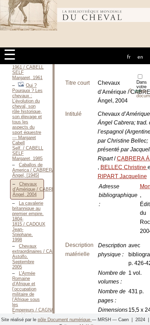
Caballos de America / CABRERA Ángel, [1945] (33, 170)
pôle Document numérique (65, 319)
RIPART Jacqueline (122, 176)
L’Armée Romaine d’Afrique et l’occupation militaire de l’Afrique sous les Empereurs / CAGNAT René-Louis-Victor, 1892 (34, 297)
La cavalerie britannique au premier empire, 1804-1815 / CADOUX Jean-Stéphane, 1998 (28, 221)
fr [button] (128, 56)
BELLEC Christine (124, 167)
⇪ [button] (134, 90)
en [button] (140, 56)
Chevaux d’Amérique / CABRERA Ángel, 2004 (37, 189)
